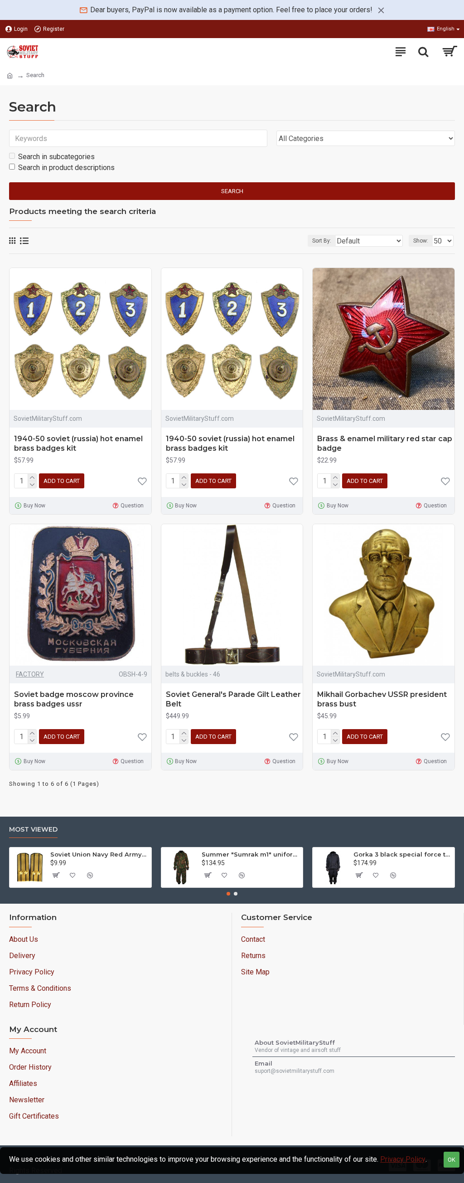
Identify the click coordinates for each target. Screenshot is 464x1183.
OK (451, 1159)
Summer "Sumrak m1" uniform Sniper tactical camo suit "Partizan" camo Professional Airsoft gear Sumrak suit (251, 854)
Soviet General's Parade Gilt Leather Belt (233, 699)
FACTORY (30, 674)
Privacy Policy (402, 1159)
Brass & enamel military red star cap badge (384, 443)
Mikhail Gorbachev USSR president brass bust (382, 699)
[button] (228, 894)
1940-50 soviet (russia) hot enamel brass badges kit (78, 443)
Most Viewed (33, 829)
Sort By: (321, 241)
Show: (420, 241)
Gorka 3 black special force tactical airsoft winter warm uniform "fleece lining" (402, 854)
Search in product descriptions (66, 167)
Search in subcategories (56, 156)
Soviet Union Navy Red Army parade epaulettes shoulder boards (99, 854)
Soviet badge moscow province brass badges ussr (74, 699)
